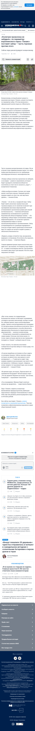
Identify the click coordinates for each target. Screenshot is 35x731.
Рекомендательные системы (17, 698)
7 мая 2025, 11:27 (5, 53)
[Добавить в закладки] (27, 59)
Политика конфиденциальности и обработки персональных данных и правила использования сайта (17, 701)
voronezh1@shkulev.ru (25, 677)
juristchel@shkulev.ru (17, 679)
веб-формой (29, 680)
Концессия (15, 423)
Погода (22, 22)
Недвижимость (5, 22)
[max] (19, 658)
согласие (15, 6)
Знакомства (15, 22)
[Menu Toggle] (2, 25)
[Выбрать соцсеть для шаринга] (32, 59)
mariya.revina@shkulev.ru (12, 687)
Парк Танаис (6, 423)
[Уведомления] (29, 25)
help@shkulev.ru (13, 680)
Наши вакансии (7, 631)
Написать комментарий (13, 59)
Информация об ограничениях (17, 694)
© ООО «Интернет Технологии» (17, 720)
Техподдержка (7, 635)
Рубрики (4, 613)
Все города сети (7, 648)
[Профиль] (33, 25)
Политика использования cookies (17, 696)
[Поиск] (25, 25)
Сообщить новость (8, 609)
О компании (6, 626)
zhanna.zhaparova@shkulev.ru (12, 685)
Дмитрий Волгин (12, 417)
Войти (7, 468)
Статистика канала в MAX (10, 643)
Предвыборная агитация (10, 639)
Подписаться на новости (10, 605)
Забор (22, 423)
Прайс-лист (5, 622)
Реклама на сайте (7, 618)
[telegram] (15, 658)
